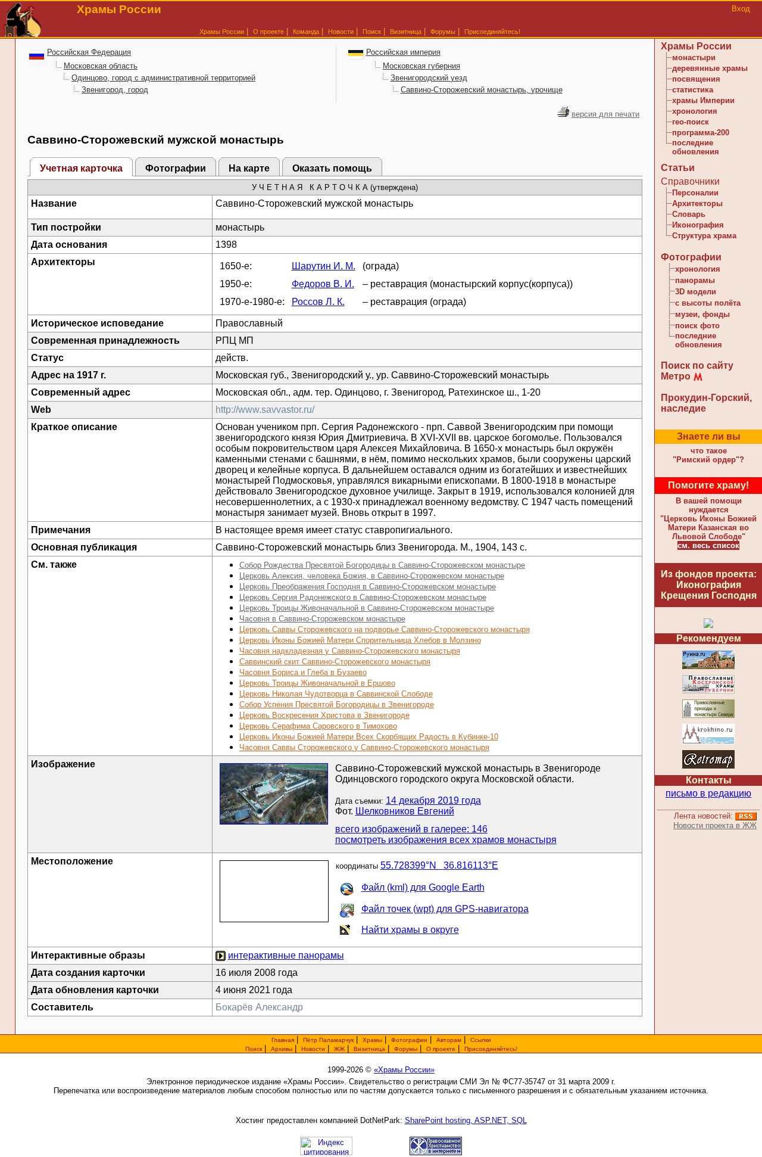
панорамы (695, 280)
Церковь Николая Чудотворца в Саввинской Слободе (336, 693)
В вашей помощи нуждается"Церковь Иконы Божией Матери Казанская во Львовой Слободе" (708, 518)
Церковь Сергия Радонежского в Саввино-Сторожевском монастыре (362, 597)
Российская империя (403, 52)
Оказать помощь (332, 168)
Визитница (405, 31)
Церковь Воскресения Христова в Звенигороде (324, 715)
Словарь (688, 214)
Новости (341, 31)
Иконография (698, 224)
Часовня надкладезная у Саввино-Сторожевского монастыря (349, 650)
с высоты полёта (708, 302)
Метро (676, 376)
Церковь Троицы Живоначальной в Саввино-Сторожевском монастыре (366, 608)
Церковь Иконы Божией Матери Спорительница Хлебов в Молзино (360, 640)
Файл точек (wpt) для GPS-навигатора (445, 909)
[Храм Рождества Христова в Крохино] (708, 742)
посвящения (696, 78)
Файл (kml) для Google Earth (423, 887)
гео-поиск (690, 121)
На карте (249, 168)
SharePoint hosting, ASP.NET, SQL (466, 1120)
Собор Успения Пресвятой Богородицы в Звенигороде (336, 704)
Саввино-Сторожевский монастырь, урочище (482, 89)
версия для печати (605, 114)
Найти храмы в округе (410, 930)
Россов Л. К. (318, 302)
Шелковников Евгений (404, 811)
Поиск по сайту (697, 365)
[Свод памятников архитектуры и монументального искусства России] (708, 667)
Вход (741, 8)
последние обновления (695, 147)
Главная (282, 1040)
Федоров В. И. (323, 284)
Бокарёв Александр (259, 1007)
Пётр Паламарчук (328, 1040)
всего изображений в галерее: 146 (411, 829)
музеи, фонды (702, 314)
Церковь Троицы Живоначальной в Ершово (317, 683)
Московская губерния (421, 65)
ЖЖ (339, 1049)
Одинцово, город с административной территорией (163, 77)
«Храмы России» (404, 1069)
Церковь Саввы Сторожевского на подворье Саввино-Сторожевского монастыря (384, 629)
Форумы (442, 31)
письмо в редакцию (708, 793)
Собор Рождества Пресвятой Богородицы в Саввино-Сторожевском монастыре (382, 565)
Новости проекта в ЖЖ (715, 825)
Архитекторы (697, 203)
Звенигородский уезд (429, 77)
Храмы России (221, 31)
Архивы (281, 1049)
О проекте (440, 1049)
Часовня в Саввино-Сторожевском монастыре (322, 618)
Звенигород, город (115, 89)
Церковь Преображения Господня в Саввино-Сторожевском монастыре (367, 586)
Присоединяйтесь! (492, 31)
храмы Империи (703, 100)
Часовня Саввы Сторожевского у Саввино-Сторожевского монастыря (364, 747)
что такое (708, 455)
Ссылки (480, 1040)
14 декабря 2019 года (433, 800)
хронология (694, 111)
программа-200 (700, 132)
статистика (692, 89)
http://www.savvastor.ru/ (265, 410)
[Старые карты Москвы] (708, 766)
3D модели (695, 291)
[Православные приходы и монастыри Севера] (708, 716)
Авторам (448, 1040)
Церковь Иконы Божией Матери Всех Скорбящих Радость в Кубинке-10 (368, 736)
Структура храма (704, 235)
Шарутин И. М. (323, 266)
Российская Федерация (89, 52)
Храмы (372, 1040)
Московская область (101, 65)
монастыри (694, 57)
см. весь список (708, 545)
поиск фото (697, 325)
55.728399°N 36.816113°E (439, 865)
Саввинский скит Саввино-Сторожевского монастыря (334, 661)
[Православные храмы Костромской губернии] (708, 691)
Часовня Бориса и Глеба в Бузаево (303, 672)
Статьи (678, 168)
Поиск (372, 31)
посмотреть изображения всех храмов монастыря (446, 840)
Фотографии (175, 168)
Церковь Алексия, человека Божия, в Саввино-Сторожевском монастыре (371, 575)
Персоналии (695, 192)
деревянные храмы (710, 68)
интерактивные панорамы (286, 955)
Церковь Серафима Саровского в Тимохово (318, 725)
